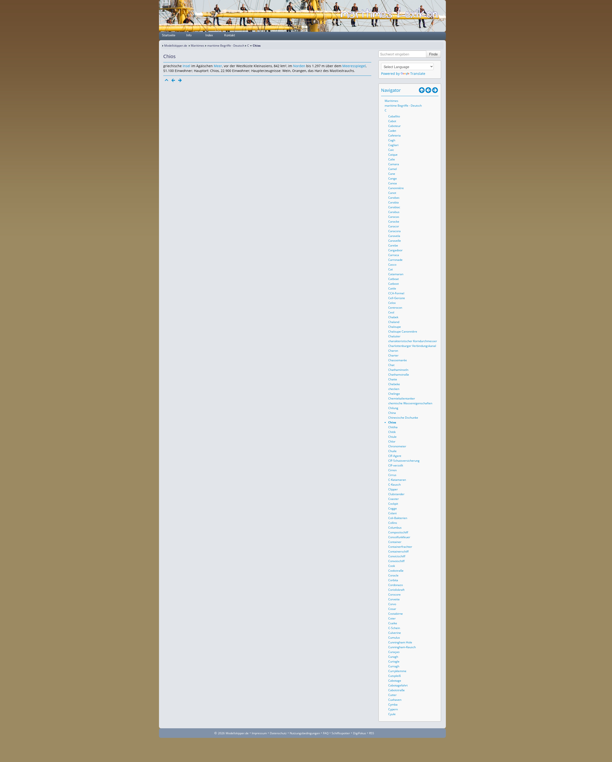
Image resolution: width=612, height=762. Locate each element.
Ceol (391, 312)
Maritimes (197, 46)
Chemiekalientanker (401, 398)
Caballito (394, 116)
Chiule (392, 437)
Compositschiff (398, 532)
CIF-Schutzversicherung (404, 461)
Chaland (393, 322)
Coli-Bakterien (397, 518)
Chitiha (393, 427)
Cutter (392, 695)
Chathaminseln (398, 370)
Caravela (394, 236)
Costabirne (395, 614)
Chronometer (397, 446)
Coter (392, 618)
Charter (393, 355)
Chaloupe (394, 327)
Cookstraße (396, 571)
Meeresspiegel (354, 66)
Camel (392, 169)
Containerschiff (398, 551)
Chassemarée (397, 360)
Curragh (393, 666)
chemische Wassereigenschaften (410, 403)
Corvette (394, 599)
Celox (392, 303)
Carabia (393, 202)
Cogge (392, 508)
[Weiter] (180, 80)
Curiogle (393, 661)
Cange (392, 178)
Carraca (393, 255)
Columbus (395, 528)
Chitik (392, 432)
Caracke (393, 221)
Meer (218, 66)
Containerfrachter (400, 547)
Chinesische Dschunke (403, 418)
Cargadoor (395, 250)
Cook (391, 566)
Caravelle (394, 241)
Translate (417, 73)
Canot (392, 193)
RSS (371, 733)
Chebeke (394, 384)
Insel (186, 66)
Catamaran (395, 274)
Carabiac (394, 207)
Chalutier (394, 336)
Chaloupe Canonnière (402, 331)
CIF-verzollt (395, 465)
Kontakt (229, 35)
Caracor (393, 226)
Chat (391, 365)
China (392, 413)
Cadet (392, 131)
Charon (393, 351)
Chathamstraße (398, 375)
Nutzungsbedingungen (305, 733)
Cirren (392, 470)
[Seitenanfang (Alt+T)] (166, 80)
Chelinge (394, 394)
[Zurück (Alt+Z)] (428, 90)
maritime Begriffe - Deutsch (225, 46)
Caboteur (394, 126)
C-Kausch (394, 484)
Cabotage (394, 681)
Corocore (394, 594)
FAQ (325, 733)
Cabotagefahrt (398, 685)
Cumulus (394, 638)
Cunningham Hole (400, 642)
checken (393, 389)
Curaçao (393, 652)
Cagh (391, 140)
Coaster (393, 499)
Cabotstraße (396, 690)
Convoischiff (396, 561)
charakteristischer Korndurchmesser (412, 341)
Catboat (393, 279)
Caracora (394, 231)
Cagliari (393, 145)
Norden (299, 66)
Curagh (393, 657)
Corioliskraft (396, 590)
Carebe (393, 245)
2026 (221, 733)
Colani (392, 513)
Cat (390, 269)
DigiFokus (359, 733)
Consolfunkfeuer (399, 537)
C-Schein (394, 628)
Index (209, 35)
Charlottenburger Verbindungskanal (412, 346)
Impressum (259, 733)
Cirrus (392, 475)
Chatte (392, 379)
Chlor (391, 441)
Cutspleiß (394, 676)
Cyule (392, 714)
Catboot (393, 284)
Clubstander (396, 494)
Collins (392, 523)
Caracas (393, 217)
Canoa (392, 183)
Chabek (393, 317)
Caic (391, 150)
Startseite (168, 35)
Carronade (395, 260)
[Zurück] (173, 80)
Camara (393, 164)
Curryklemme (397, 671)
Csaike (392, 623)
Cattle (392, 288)
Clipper (393, 489)
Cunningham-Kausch (402, 647)
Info (188, 35)
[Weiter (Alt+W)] (435, 90)
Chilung (393, 408)
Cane (391, 174)
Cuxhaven (394, 700)
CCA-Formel (396, 293)
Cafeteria (394, 135)
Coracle (393, 575)
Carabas (393, 198)
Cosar (392, 609)
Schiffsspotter (341, 733)
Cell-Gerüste (396, 298)
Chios (392, 422)
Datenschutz (278, 733)
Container (394, 542)
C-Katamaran (397, 480)
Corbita (393, 580)
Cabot (392, 121)
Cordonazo (395, 585)
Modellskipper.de (175, 46)
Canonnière (396, 188)
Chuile (392, 451)
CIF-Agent (394, 456)
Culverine (394, 633)
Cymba (393, 704)
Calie (391, 159)
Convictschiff (396, 556)
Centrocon (395, 308)
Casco (392, 265)
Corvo (392, 604)
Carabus (393, 212)
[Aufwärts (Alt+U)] (421, 90)
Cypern (393, 709)
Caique (393, 155)
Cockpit (393, 504)
